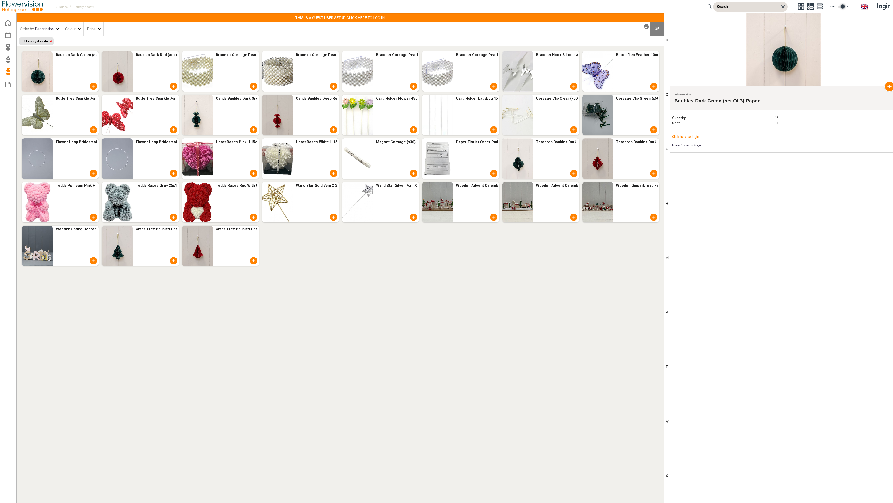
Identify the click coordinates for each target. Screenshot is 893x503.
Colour (70, 29)
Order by (27, 29)
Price (91, 29)
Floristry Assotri (36, 41)
